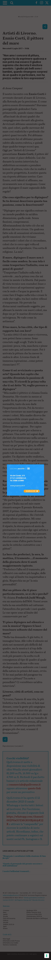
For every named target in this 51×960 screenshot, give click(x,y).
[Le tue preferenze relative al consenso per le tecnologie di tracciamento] (46, 955)
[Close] (44, 464)
